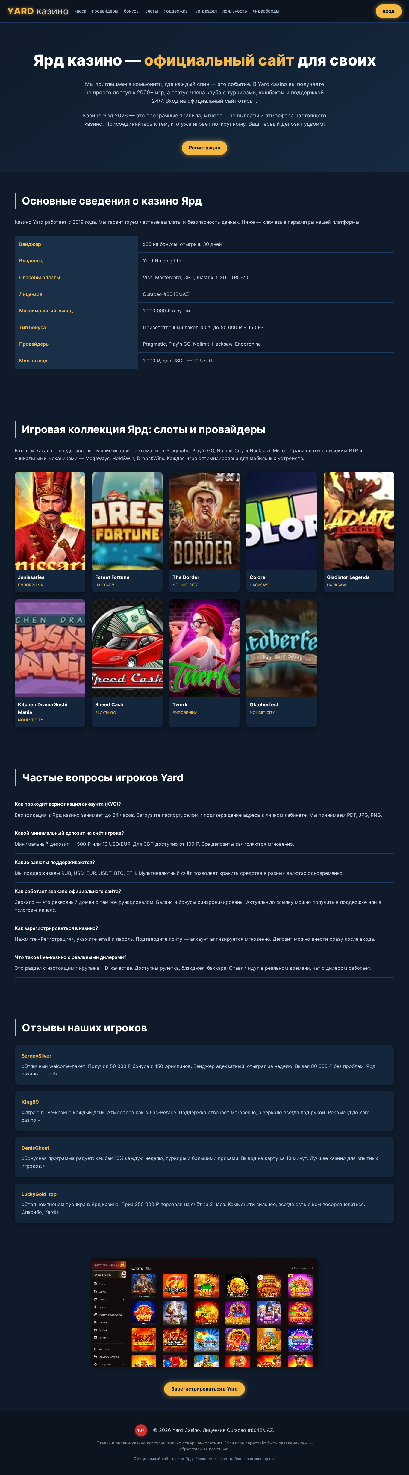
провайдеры (105, 10)
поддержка (176, 10)
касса (80, 10)
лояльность (234, 10)
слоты (151, 10)
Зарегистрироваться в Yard (204, 1389)
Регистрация (204, 148)
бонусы (132, 10)
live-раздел (205, 10)
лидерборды (266, 10)
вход (389, 11)
